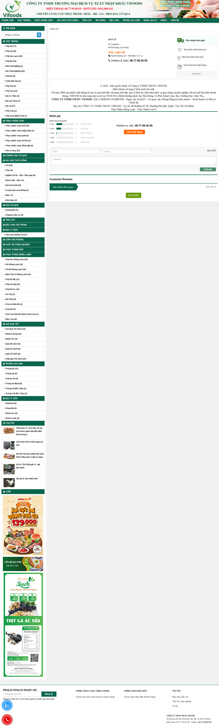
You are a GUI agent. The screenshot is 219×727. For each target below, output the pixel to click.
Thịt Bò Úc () (12, 289)
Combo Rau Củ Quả (16, 155)
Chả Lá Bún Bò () (13, 304)
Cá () (9, 165)
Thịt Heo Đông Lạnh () (16, 259)
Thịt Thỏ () (10, 86)
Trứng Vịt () (11, 373)
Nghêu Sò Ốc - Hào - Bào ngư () (20, 175)
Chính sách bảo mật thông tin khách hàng (95, 697)
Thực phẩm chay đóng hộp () (19, 146)
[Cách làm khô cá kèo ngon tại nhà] (9, 445)
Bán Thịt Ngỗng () (14, 66)
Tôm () (9, 170)
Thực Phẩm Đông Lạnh (123, 109)
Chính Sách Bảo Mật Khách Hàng (139, 697)
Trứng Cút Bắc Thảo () (16, 393)
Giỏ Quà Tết (12, 324)
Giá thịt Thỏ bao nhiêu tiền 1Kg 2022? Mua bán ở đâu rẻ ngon (30, 455)
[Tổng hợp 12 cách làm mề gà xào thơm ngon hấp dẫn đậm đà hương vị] (9, 430)
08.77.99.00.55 (138, 60)
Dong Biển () (11, 210)
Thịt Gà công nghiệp (181, 701)
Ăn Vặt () (10, 294)
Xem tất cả (211, 187)
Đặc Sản (114, 20)
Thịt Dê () (10, 76)
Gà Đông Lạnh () (14, 264)
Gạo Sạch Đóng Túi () (16, 235)
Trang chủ (7, 20)
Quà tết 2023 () (12, 344)
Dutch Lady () (12, 418)
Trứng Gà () (11, 369)
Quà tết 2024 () (12, 349)
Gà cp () (10, 106)
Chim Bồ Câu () (13, 81)
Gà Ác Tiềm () (12, 96)
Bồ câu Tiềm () (12, 101)
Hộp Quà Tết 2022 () (15, 359)
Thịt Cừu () (11, 91)
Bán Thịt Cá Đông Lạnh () (18, 274)
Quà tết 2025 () (12, 354)
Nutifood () (11, 403)
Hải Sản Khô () (13, 185)
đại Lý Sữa (11, 398)
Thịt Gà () (10, 46)
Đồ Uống (100, 20)
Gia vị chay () (12, 150)
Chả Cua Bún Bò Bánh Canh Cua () (22, 314)
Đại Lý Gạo (11, 230)
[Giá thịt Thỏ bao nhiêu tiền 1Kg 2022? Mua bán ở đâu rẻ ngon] (9, 456)
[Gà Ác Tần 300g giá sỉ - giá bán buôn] (9, 469)
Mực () (9, 195)
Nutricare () (11, 413)
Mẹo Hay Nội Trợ (180, 697)
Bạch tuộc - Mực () (14, 180)
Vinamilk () (11, 408)
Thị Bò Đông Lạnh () (15, 269)
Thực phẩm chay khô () (17, 126)
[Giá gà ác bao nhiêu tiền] (9, 482)
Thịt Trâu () (11, 111)
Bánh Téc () (11, 339)
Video (163, 20)
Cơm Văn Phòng (14, 239)
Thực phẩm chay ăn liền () (18, 141)
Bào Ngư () (11, 200)
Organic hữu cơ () (14, 215)
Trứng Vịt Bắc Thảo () (15, 388)
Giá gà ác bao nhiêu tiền (27, 478)
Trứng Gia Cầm (131, 20)
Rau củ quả (11, 205)
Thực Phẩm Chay (43, 20)
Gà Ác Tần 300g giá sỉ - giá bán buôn (28, 466)
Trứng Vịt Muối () (13, 383)
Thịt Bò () (10, 61)
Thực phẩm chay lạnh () (17, 136)
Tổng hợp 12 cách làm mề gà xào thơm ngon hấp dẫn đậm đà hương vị (29, 431)
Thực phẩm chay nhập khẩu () (19, 131)
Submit (208, 169)
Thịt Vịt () (10, 51)
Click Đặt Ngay (134, 132)
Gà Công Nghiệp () (15, 71)
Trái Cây (87, 20)
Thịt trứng (23, 20)
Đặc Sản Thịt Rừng (16, 225)
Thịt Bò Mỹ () (12, 279)
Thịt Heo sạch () (13, 56)
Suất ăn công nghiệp (17, 244)
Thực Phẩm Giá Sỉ (146, 109)
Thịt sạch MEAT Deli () (16, 116)
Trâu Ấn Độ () (12, 284)
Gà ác (175, 706)
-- (120, 44)
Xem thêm (196, 74)
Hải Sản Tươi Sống (67, 20)
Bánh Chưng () (13, 334)
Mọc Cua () (11, 319)
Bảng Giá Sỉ (149, 20)
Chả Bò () (10, 309)
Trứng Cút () (11, 378)
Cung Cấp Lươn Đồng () (17, 190)
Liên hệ (175, 20)
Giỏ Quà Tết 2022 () (15, 329)
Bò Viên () (10, 299)
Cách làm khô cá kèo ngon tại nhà (29, 443)
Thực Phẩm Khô (14, 249)
